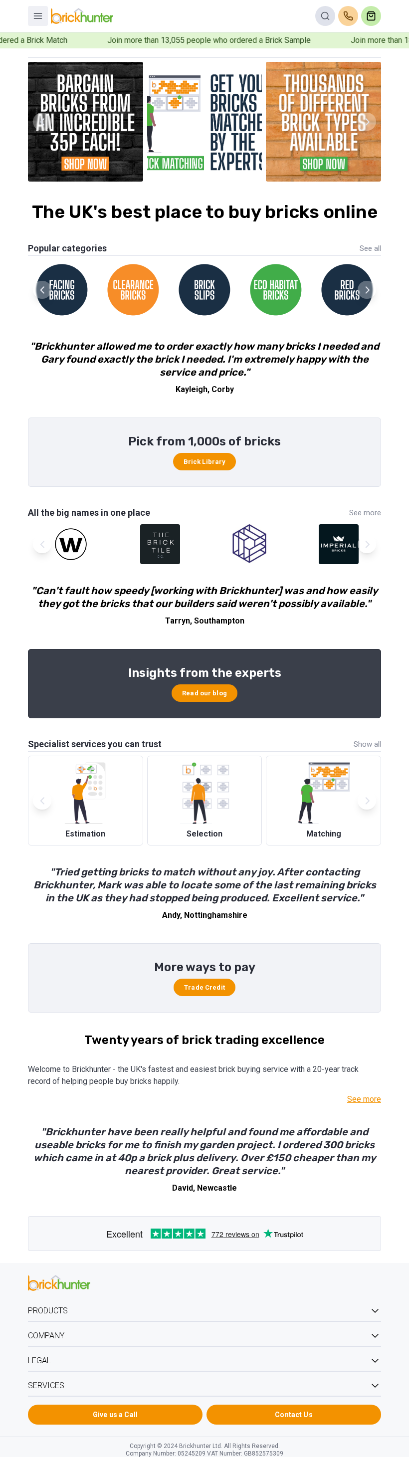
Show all (367, 744)
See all (370, 248)
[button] (367, 122)
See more (365, 512)
